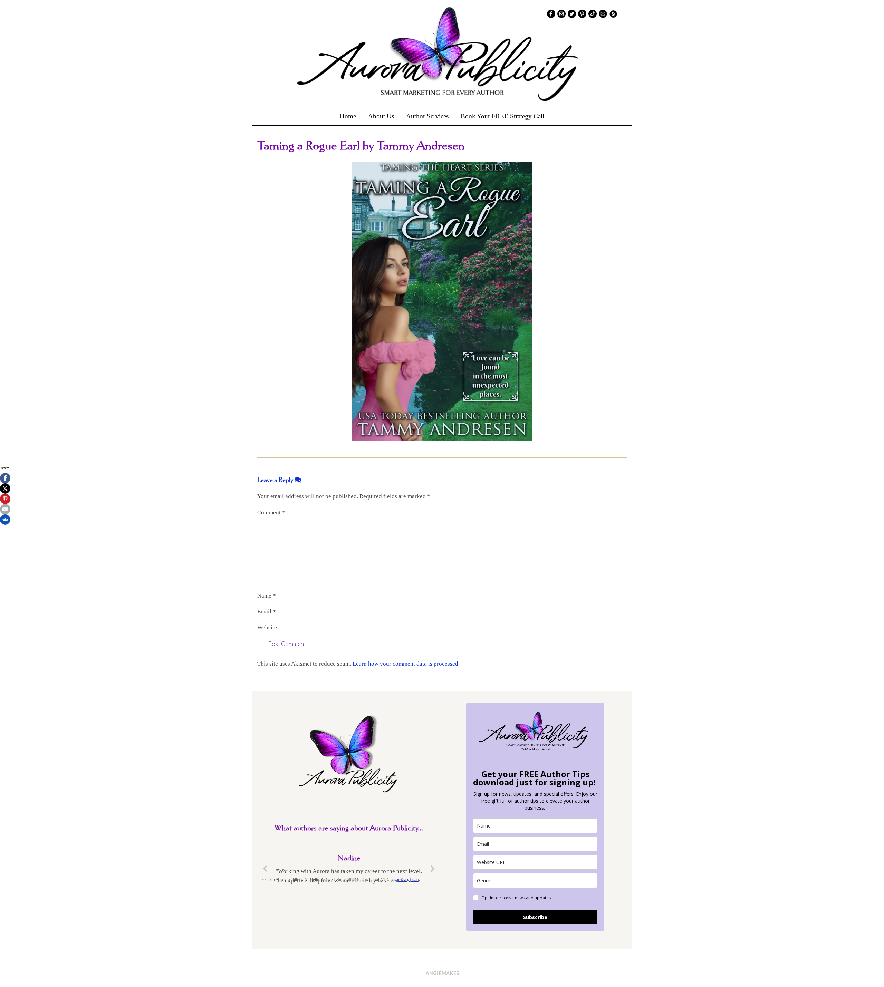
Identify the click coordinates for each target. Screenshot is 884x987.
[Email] (5, 509)
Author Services (427, 116)
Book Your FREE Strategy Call (502, 116)
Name (266, 595)
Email (266, 611)
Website (267, 627)
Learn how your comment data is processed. (406, 663)
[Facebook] (5, 478)
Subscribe (535, 917)
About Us (381, 116)
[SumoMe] (5, 519)
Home (348, 116)
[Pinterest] (5, 499)
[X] (5, 488)
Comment (271, 512)
